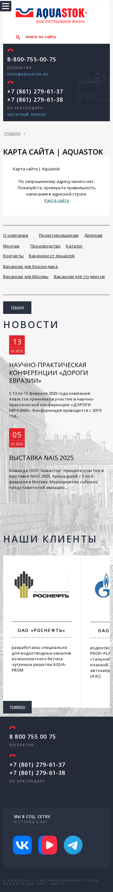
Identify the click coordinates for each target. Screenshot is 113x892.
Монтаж (11, 246)
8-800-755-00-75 (31, 59)
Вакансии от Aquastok (52, 256)
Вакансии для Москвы (26, 276)
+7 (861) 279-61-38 (35, 99)
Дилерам (93, 235)
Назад (17, 307)
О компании (15, 235)
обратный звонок (26, 114)
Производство (45, 246)
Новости (31, 324)
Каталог (74, 246)
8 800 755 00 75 (32, 736)
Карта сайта (56, 200)
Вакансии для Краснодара (30, 266)
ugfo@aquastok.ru (27, 74)
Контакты (13, 256)
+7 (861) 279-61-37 (35, 91)
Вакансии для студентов (79, 276)
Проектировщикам (59, 235)
